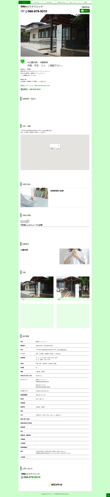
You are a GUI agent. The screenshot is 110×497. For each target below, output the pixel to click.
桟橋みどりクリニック (32, 6)
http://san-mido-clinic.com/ (42, 85)
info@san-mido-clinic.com (42, 391)
